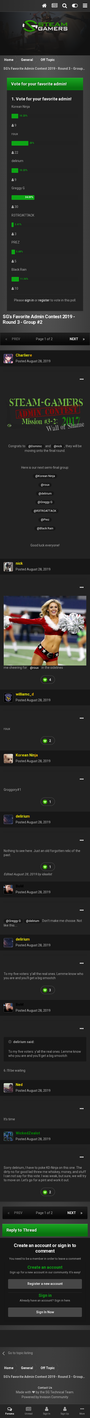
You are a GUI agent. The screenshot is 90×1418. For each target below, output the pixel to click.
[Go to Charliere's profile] (8, 358)
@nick (58, 446)
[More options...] (81, 379)
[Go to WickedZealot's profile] (8, 1136)
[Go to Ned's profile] (8, 1087)
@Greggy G (45, 502)
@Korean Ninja (45, 476)
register (44, 300)
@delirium (45, 493)
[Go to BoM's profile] (8, 889)
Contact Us (45, 1387)
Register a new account (45, 1284)
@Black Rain (45, 528)
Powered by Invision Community (45, 1397)
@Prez (45, 519)
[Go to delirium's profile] (8, 819)
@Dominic (35, 446)
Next (74, 339)
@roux (45, 484)
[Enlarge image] (45, 413)
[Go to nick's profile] (8, 566)
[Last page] (84, 339)
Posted (33, 361)
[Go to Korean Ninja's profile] (8, 758)
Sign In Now (45, 1312)
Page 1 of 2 (45, 339)
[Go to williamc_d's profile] (8, 697)
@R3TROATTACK (45, 511)
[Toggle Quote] (10, 1041)
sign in (29, 300)
